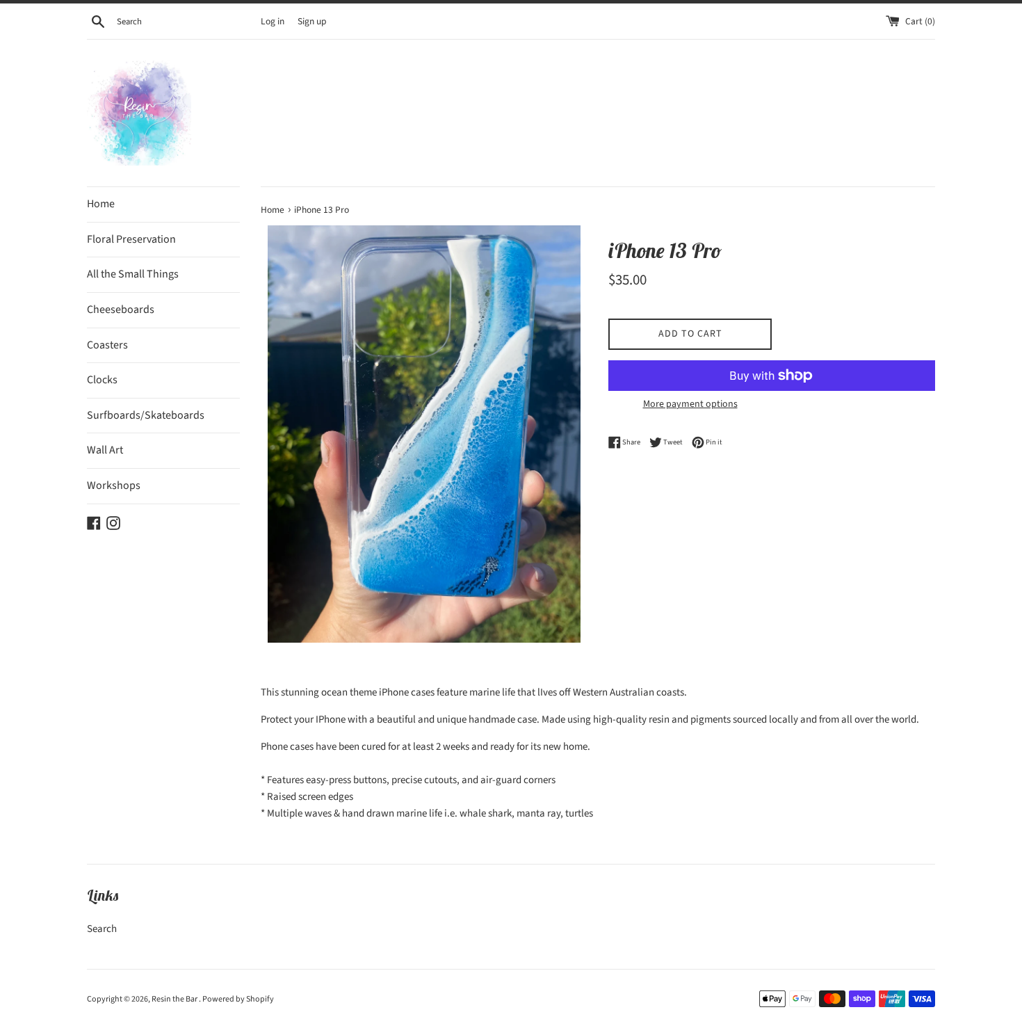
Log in (272, 21)
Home (101, 203)
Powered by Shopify (238, 999)
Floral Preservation (131, 239)
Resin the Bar (175, 999)
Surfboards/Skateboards (145, 415)
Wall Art (105, 450)
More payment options (690, 404)
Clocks (102, 379)
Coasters (107, 345)
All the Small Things (133, 274)
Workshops (113, 485)
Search (102, 929)
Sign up (312, 21)
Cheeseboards (120, 309)
